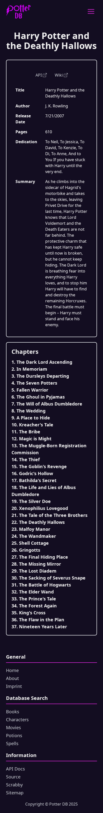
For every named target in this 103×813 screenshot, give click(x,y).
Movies (13, 727)
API (39, 75)
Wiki (59, 75)
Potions (14, 735)
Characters (17, 720)
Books (12, 712)
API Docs (15, 769)
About (12, 678)
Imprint (14, 686)
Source (13, 777)
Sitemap (15, 793)
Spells (12, 743)
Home (12, 670)
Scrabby (14, 785)
